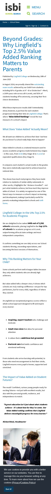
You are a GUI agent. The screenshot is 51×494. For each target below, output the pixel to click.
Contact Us (44, 26)
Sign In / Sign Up (31, 26)
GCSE (20, 154)
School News (14, 22)
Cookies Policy (27, 483)
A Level (40, 154)
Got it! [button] (9, 489)
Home (5, 22)
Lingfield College (20, 76)
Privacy (16, 483)
